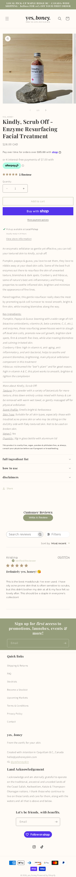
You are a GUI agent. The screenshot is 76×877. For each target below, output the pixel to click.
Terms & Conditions (18, 705)
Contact (11, 721)
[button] (7, 19)
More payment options (38, 219)
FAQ (9, 673)
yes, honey (32, 875)
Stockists (12, 681)
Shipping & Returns (17, 665)
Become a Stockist (17, 689)
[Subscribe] (65, 643)
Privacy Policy (14, 713)
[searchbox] (21, 534)
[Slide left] (30, 110)
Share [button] (10, 488)
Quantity (7, 181)
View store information (18, 238)
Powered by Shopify (46, 875)
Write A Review (38, 517)
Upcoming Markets (17, 697)
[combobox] (55, 543)
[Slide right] (46, 110)
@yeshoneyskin (20, 761)
